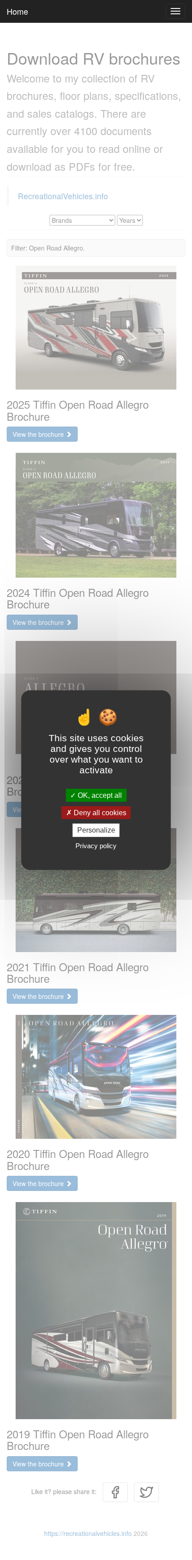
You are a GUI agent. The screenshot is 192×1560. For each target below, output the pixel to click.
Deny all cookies (99, 813)
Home (17, 11)
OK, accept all (99, 795)
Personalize (96, 830)
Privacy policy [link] (96, 845)
